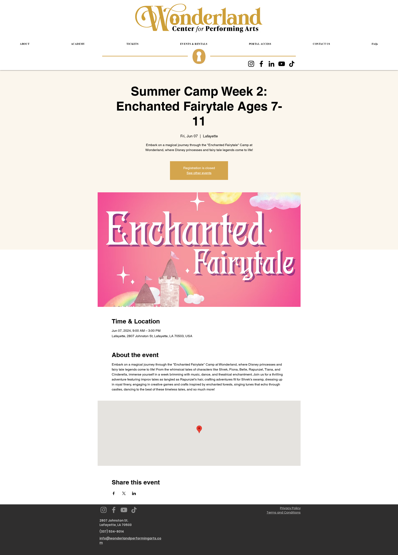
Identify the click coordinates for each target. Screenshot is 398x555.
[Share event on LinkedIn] (134, 493)
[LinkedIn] (271, 64)
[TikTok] (292, 64)
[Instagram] (251, 64)
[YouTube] (282, 64)
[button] (24, 44)
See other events (199, 173)
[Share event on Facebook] (114, 493)
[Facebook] (261, 64)
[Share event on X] (124, 493)
